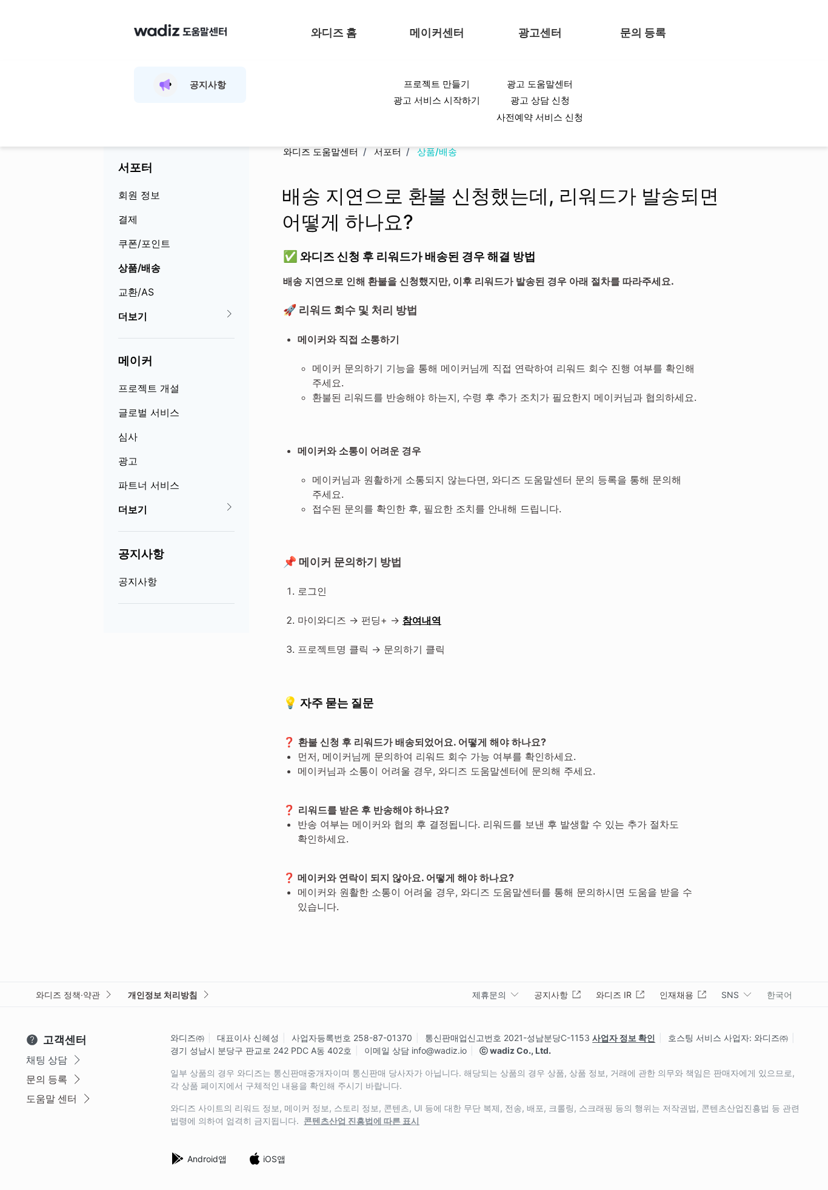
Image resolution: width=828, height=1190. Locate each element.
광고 (128, 461)
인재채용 (676, 995)
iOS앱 (274, 1159)
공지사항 (141, 553)
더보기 (132, 316)
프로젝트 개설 (148, 388)
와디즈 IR (614, 995)
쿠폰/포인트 (144, 243)
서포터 (135, 167)
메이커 (135, 360)
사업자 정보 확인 (623, 1038)
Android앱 (207, 1159)
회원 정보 (139, 195)
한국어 (779, 995)
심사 (128, 437)
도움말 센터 (51, 1098)
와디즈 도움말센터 (320, 151)
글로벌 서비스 (148, 412)
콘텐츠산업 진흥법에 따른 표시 (361, 1121)
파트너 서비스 (148, 485)
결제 (128, 219)
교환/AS (136, 292)
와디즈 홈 (334, 32)
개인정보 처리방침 (163, 995)
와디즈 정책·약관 (68, 995)
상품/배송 (139, 268)
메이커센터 (437, 32)
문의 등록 (643, 32)
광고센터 (540, 32)
